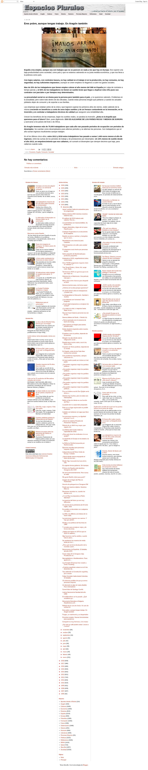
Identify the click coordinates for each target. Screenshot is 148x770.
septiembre (66, 635)
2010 (63, 683)
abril (64, 649)
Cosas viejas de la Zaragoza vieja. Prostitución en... (73, 554)
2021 (63, 199)
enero (65, 657)
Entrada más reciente (31, 167)
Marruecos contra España (35, 233)
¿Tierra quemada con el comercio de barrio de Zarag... (74, 321)
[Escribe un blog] (45, 150)
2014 (63, 672)
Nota (62, 757)
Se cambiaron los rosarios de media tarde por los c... (73, 541)
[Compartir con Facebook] (48, 150)
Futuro (56, 14)
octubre (65, 632)
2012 (63, 677)
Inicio (75, 167)
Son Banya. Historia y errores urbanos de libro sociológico (111, 257)
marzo (65, 652)
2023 (63, 193)
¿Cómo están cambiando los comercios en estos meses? (45, 259)
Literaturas (64, 733)
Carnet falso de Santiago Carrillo (72, 589)
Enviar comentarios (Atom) (41, 171)
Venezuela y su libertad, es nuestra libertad (110, 201)
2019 (63, 204)
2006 (63, 694)
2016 (63, 666)
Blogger (85, 765)
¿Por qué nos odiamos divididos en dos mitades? (110, 229)
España (38, 152)
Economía (32, 152)
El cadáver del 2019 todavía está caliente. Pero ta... (72, 219)
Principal (63, 760)
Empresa (63, 711)
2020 (63, 202)
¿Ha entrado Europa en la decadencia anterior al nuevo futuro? (111, 314)
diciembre (66, 207)
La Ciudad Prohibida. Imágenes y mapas (42, 289)
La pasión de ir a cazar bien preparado (74, 405)
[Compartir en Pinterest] (50, 150)
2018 (63, 661)
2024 (63, 191)
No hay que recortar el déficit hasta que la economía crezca (112, 186)
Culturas (49, 14)
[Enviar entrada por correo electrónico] (39, 149)
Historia (63, 14)
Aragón (42, 14)
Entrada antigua (118, 167)
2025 (63, 188)
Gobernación (65, 725)
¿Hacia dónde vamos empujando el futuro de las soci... (73, 457)
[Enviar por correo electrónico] (43, 150)
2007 (63, 691)
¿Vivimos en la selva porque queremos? (75, 288)
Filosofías (64, 718)
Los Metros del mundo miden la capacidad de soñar (72, 430)
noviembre (66, 629)
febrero (65, 654)
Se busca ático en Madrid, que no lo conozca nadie (112, 365)
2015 (63, 669)
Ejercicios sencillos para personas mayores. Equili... (73, 448)
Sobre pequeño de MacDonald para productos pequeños (73, 254)
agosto (65, 638)
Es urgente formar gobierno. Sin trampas (75, 465)
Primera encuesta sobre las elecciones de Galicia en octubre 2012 (44, 433)
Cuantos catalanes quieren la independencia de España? (45, 418)
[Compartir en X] (47, 150)
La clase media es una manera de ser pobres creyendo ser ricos (45, 392)
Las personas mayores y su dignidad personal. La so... (74, 417)
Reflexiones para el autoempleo (42, 303)
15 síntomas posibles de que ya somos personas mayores (74, 581)
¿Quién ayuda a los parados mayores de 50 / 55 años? (111, 285)
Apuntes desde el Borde (31, 14)
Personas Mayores (81, 14)
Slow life (63, 747)
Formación (44, 152)
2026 (63, 185)
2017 (63, 663)
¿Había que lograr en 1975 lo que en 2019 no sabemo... (74, 532)
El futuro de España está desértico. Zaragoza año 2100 (73, 469)
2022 (63, 196)
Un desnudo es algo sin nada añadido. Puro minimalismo (74, 586)
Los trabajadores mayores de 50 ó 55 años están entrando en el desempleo (45, 203)
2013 (63, 674)
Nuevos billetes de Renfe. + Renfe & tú (74, 317)
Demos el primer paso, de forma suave (74, 285)
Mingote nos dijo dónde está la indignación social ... (72, 338)
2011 (63, 680)
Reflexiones (93, 14)
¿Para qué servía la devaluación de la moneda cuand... (74, 545)
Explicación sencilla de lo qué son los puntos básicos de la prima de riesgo (108, 407)
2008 (63, 688)
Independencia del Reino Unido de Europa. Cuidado (73, 453)
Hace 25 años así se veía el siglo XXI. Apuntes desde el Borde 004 (111, 300)
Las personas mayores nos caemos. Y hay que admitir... (74, 519)
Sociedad (107, 14)
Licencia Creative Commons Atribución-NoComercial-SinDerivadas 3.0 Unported (39, 456)
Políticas (63, 737)
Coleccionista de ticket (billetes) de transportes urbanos (112, 466)
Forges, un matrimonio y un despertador (75, 614)
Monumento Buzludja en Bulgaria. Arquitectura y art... (73, 602)
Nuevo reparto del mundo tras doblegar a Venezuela (111, 271)
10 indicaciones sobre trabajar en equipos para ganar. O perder (45, 274)
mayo (65, 646)
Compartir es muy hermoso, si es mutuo (75, 622)
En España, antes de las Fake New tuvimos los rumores (73, 352)
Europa (63, 716)
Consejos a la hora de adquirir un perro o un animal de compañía (45, 187)
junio (64, 643)
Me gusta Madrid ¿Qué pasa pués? (73, 477)
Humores (71, 14)
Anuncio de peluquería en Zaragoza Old (75, 484)
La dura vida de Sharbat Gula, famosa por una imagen (45, 322)
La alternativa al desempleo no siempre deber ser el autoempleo (45, 219)
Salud (100, 14)
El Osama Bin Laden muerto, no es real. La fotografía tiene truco (45, 350)
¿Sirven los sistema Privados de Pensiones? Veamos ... (72, 421)
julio (64, 640)
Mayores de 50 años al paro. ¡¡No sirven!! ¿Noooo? (111, 379)
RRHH (63, 742)
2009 (63, 685)
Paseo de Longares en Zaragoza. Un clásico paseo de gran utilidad (46, 245)
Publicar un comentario (34, 163)
